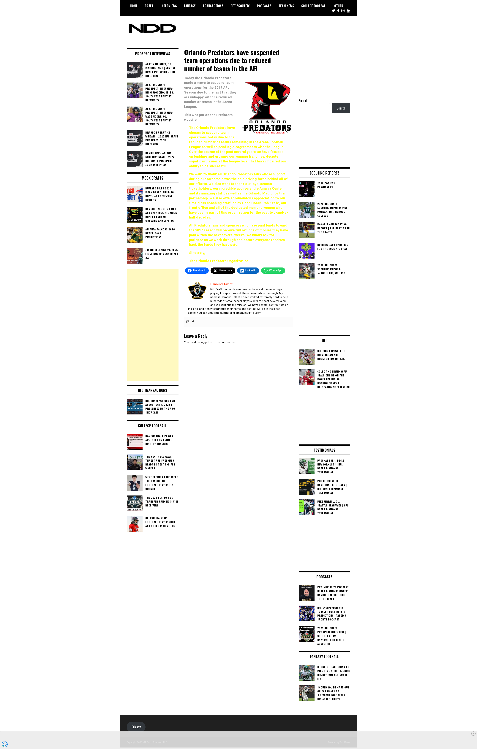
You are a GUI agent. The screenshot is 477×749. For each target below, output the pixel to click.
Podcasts (264, 6)
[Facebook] (193, 322)
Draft (149, 6)
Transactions (213, 6)
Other (338, 6)
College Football (314, 6)
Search (303, 100)
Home (134, 6)
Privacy (136, 726)
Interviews (169, 6)
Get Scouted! (240, 6)
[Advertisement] (153, 325)
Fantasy (190, 6)
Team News (286, 6)
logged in (206, 342)
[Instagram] (187, 322)
